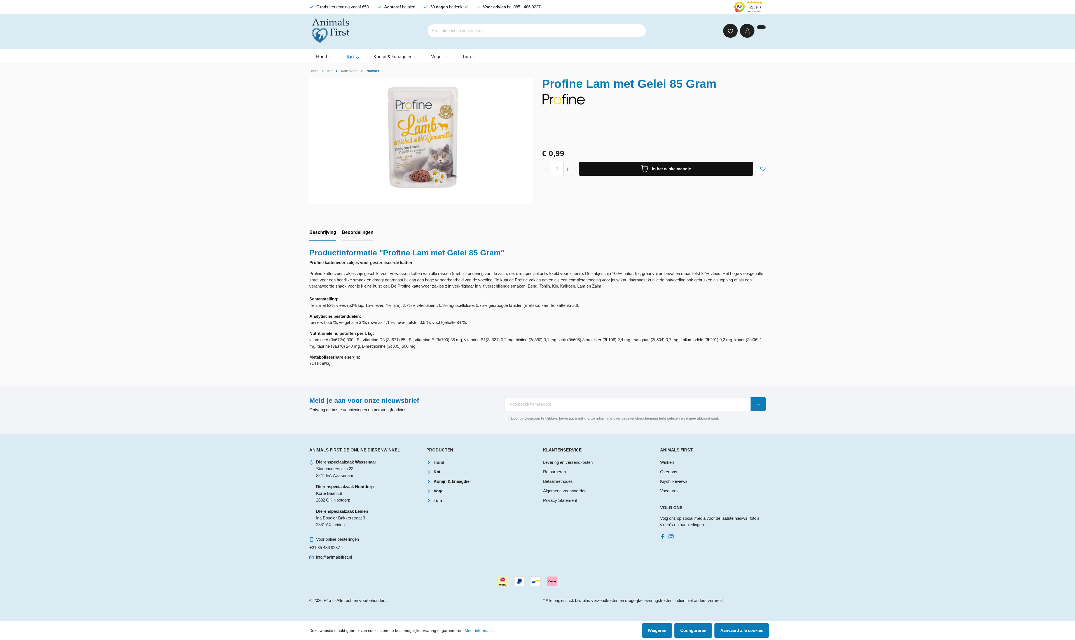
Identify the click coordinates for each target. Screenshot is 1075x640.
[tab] (322, 233)
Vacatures (669, 490)
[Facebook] (663, 535)
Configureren (693, 630)
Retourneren (554, 471)
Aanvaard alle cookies (741, 630)
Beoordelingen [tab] (357, 232)
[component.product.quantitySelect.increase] (567, 169)
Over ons (668, 471)
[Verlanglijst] (730, 31)
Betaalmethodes (558, 481)
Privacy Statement (560, 500)
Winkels (667, 462)
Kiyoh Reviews (674, 481)
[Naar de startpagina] (331, 30)
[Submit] (758, 404)
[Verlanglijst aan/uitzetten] (763, 168)
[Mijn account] (747, 31)
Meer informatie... (480, 630)
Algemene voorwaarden (564, 490)
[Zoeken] (638, 30)
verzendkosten (604, 600)
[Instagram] (672, 535)
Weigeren (657, 630)
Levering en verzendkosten (568, 462)
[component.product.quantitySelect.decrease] (546, 169)
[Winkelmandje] (761, 27)
